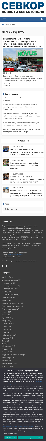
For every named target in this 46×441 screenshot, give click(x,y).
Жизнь (4, 312)
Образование (6, 346)
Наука (4, 344)
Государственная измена (11, 306)
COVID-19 (5, 277)
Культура (5, 329)
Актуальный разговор (10, 280)
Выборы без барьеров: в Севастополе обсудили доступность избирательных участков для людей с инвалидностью (26, 193)
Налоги (4, 341)
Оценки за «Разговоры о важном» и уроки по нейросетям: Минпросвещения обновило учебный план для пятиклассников (21, 116)
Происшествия (7, 363)
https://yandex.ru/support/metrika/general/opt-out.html (18, 426)
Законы (4, 315)
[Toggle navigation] (4, 19)
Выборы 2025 (7, 297)
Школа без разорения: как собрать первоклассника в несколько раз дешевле (24, 165)
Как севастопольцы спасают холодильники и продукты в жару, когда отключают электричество (27, 152)
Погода (4, 352)
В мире (4, 292)
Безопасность (7, 283)
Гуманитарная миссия (10, 309)
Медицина (5, 332)
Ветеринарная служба (10, 295)
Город (4, 300)
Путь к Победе (7, 366)
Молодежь (6, 338)
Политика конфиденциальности (30, 438)
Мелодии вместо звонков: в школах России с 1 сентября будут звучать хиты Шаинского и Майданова (20, 107)
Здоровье (5, 318)
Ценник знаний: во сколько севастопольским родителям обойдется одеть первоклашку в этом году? (27, 179)
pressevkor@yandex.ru (16, 255)
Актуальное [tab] (23, 141)
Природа (5, 361)
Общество (5, 349)
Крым (4, 326)
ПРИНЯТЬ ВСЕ (11, 438)
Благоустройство (8, 289)
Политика (9, 69)
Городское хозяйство (10, 303)
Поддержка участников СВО (12, 355)
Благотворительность (10, 286)
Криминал (5, 324)
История (5, 321)
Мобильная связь (8, 335)
